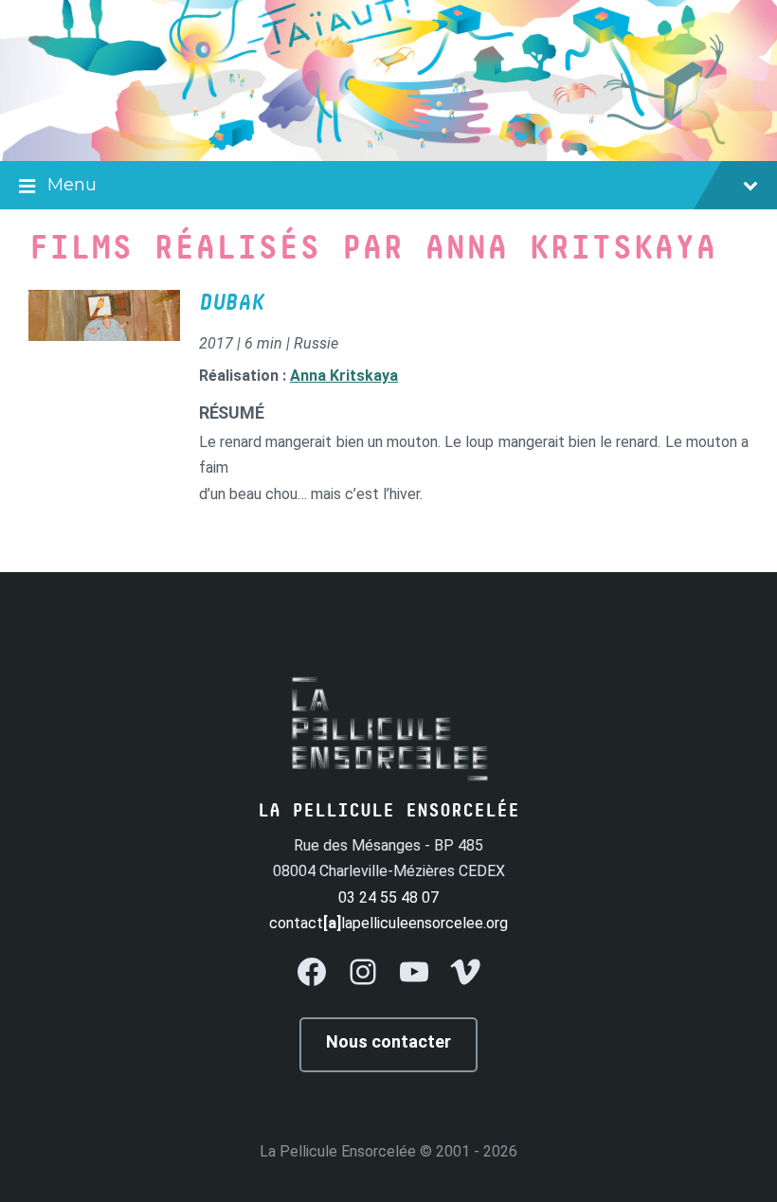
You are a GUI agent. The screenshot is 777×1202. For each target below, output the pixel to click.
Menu (72, 184)
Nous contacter (388, 1041)
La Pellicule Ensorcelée (338, 1151)
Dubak (231, 303)
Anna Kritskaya (344, 376)
